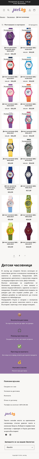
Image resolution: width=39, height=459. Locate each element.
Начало (2, 17)
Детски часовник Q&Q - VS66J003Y (29, 187)
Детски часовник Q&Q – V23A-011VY (29, 77)
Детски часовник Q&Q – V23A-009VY (29, 105)
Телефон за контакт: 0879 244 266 (16, 405)
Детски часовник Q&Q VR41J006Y (10, 132)
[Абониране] (32, 447)
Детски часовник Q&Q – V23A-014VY (10, 105)
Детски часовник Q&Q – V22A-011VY (29, 48)
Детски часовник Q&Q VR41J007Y (28, 132)
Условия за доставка (12, 391)
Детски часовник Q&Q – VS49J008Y (10, 243)
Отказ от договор (10, 400)
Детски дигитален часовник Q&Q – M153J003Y (10, 49)
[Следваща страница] (25, 255)
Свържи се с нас (10, 387)
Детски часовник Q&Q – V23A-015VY (10, 77)
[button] (4, 10)
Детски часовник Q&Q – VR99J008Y (29, 216)
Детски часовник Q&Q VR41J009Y (10, 159)
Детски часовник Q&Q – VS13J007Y (29, 243)
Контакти (7, 396)
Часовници (11, 17)
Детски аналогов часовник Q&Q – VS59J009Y (10, 187)
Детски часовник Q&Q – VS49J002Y (10, 216)
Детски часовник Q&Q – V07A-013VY (29, 159)
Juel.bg (24, 455)
